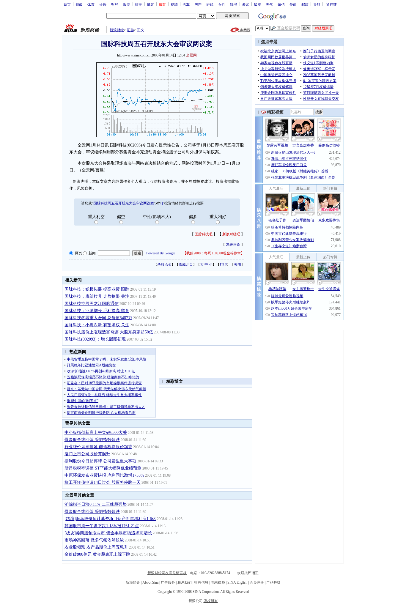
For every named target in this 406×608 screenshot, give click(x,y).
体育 (91, 4)
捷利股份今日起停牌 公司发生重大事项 (100, 461)
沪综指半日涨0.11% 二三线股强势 (95, 504)
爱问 (293, 4)
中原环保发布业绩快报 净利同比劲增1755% (104, 475)
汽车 (186, 4)
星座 (257, 4)
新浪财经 (117, 30)
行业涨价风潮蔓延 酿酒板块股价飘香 (98, 447)
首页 (67, 4)
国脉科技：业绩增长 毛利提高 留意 (96, 310)
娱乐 (102, 4)
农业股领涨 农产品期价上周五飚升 (96, 547)
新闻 (79, 4)
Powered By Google (160, 253)
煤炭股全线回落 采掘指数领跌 (92, 439)
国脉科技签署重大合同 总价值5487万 (98, 318)
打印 (223, 264)
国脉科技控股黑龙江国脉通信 (91, 303)
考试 (245, 4)
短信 (281, 4)
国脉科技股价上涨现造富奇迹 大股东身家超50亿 (108, 332)
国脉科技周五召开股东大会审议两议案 (123, 203)
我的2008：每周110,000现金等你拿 (213, 253)
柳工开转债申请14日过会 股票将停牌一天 (102, 482)
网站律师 (218, 582)
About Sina (150, 582)
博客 (150, 4)
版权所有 (211, 601)
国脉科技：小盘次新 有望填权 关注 (96, 325)
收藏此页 (186, 264)
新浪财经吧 (231, 234)
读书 (233, 4)
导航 (316, 4)
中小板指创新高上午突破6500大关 (95, 432)
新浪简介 (133, 582)
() (161, 203)
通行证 (331, 4)
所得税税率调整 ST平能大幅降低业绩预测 (102, 468)
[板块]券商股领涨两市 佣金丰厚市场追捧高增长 (108, 533)
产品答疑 (273, 582)
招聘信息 (201, 582)
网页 (78, 253)
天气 (269, 4)
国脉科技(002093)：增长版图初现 (95, 339)
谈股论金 (164, 264)
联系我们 (184, 582)
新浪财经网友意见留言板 (167, 573)
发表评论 (233, 244)
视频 (174, 4)
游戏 (209, 4)
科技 (138, 4)
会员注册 (257, 582)
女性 (221, 4)
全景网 (191, 55)
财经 (114, 4)
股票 (126, 4)
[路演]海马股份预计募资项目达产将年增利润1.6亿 (110, 518)
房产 (198, 4)
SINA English (237, 582)
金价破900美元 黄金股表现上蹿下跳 (97, 554)
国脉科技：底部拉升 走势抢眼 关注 (96, 296)
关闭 (237, 264)
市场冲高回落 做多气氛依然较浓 (94, 540)
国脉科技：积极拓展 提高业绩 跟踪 (96, 289)
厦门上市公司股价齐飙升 (87, 454)
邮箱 (305, 4)
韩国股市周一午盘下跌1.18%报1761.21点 (101, 526)
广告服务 (168, 582)
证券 (130, 30)
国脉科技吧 (204, 234)
